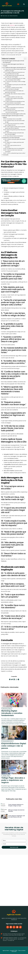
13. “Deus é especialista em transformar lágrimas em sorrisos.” (14, 108)
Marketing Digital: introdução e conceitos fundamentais (11, 713)
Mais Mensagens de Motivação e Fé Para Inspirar (13, 116)
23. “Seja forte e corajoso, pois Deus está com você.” (14, 143)
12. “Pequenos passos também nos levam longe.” (15, 105)
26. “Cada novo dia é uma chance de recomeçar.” (13, 150)
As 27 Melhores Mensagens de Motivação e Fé (14, 67)
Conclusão (5, 155)
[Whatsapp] (14, 927)
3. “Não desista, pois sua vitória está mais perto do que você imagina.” (14, 76)
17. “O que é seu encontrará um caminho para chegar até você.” (14, 124)
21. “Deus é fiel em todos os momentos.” (14, 136)
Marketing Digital (6, 708)
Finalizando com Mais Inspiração (11, 137)
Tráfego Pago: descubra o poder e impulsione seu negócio (13, 780)
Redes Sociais (5, 15)
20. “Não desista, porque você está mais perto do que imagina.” (14, 133)
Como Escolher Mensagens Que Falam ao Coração (13, 65)
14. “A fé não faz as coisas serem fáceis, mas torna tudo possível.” (14, 111)
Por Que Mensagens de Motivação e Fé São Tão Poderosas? (13, 61)
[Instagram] (7, 927)
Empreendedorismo (7, 741)
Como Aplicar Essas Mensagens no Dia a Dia (14, 114)
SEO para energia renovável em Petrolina (16, 810)
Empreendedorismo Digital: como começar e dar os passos (13, 745)
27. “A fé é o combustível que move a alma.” (15, 153)
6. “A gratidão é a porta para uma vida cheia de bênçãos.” (15, 85)
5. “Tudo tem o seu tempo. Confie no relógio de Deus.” (15, 82)
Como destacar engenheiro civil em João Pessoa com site (16, 816)
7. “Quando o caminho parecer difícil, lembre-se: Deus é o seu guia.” (13, 88)
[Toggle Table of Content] (24, 59)
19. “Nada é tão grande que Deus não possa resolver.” (15, 130)
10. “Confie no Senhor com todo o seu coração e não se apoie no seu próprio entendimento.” (14, 98)
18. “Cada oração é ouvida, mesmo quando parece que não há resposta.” (15, 127)
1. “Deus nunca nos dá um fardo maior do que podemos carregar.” (15, 70)
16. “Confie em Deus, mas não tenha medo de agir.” (15, 121)
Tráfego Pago (5, 775)
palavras (12, 25)
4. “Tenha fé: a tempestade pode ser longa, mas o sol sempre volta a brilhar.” (15, 79)
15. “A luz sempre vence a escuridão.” (13, 119)
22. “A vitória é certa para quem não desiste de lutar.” (15, 140)
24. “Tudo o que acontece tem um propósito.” (13, 146)
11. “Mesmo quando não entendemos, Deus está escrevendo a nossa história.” (15, 102)
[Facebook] (10, 927)
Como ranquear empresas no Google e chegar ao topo (15, 805)
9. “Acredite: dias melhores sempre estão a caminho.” (15, 94)
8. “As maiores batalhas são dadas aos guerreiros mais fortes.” (14, 91)
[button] (18, 4)
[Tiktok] (20, 927)
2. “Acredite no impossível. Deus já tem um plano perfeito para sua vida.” (15, 73)
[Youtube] (17, 927)
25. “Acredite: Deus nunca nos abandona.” (15, 148)
